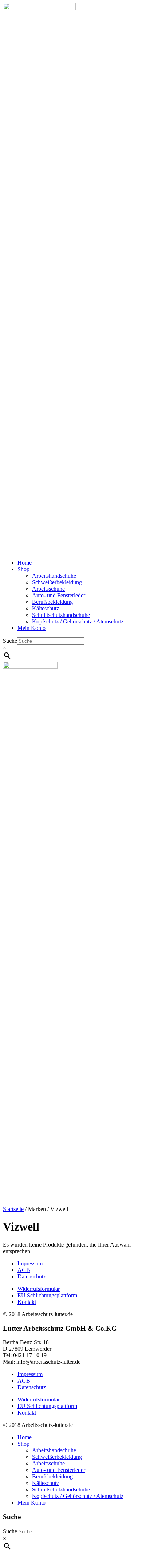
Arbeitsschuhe (48, 589)
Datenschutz (31, 1276)
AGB (23, 1270)
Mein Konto (31, 628)
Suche (10, 641)
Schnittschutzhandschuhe (61, 615)
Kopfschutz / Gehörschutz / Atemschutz (77, 621)
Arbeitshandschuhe (54, 576)
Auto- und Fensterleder (58, 595)
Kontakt (26, 1302)
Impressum (30, 1263)
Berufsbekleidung (52, 602)
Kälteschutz (45, 608)
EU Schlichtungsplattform (47, 1295)
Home (24, 563)
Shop (23, 569)
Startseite (13, 1209)
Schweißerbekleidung (57, 582)
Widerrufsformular (38, 1289)
